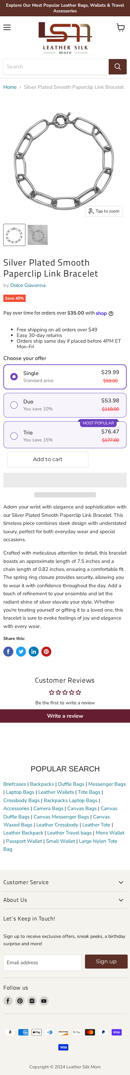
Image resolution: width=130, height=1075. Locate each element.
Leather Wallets (56, 792)
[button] (65, 480)
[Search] (118, 66)
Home (10, 87)
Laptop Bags (20, 792)
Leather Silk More (83, 1067)
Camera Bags (48, 808)
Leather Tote (96, 824)
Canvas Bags (82, 808)
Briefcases (15, 784)
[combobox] (56, 66)
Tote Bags (89, 792)
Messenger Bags (107, 784)
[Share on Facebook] (8, 652)
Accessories (16, 808)
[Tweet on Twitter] (21, 652)
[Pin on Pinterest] (46, 652)
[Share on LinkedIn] (34, 652)
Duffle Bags (71, 784)
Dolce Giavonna (28, 285)
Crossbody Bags (21, 800)
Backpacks (42, 784)
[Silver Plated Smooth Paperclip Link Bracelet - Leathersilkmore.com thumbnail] (37, 235)
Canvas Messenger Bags (61, 816)
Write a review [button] (65, 716)
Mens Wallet (110, 832)
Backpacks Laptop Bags (70, 800)
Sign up (106, 961)
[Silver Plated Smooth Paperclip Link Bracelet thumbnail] (14, 235)
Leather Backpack (23, 832)
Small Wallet (60, 841)
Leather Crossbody (57, 824)
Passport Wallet (24, 841)
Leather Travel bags (69, 832)
